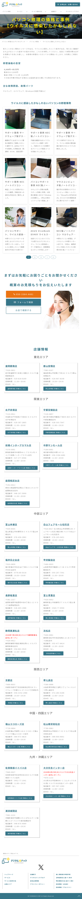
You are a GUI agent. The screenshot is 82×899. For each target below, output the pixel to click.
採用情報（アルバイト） (64, 887)
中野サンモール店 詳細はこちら (57, 465)
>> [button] (53, 257)
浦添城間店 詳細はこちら (17, 834)
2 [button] (34, 257)
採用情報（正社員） (62, 884)
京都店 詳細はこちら (15, 703)
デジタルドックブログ (72, 11)
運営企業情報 (34, 881)
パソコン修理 (6, 11)
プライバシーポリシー (37, 884)
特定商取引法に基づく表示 (65, 881)
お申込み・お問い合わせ (69, 4)
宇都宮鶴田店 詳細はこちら (55, 432)
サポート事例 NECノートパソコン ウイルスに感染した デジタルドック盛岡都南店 (14, 183)
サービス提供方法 (37, 11)
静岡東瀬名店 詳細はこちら (17, 659)
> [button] (47, 257)
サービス (19, 11)
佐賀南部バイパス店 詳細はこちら (20, 798)
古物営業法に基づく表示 (64, 878)
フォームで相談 (25, 302)
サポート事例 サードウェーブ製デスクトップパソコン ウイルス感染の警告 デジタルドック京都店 (14, 134)
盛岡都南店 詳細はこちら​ (17, 389)
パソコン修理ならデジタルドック (13, 42)
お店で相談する (24, 310)
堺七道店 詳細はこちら (54, 703)
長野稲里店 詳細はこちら (17, 618)
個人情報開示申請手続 (63, 874)
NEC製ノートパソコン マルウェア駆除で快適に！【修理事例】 (66, 232)
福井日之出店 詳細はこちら (17, 583)
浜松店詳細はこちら (53, 653)
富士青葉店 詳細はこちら (55, 618)
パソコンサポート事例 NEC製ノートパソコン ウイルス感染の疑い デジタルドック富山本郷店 (40, 183)
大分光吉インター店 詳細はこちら (58, 796)
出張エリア (8, 884)
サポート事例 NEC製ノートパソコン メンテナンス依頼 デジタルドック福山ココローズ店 (40, 134)
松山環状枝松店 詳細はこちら (56, 747)
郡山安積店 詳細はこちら (55, 389)
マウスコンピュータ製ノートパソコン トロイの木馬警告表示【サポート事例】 (66, 183)
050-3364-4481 (25, 294)
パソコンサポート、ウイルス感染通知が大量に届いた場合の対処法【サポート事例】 (14, 232)
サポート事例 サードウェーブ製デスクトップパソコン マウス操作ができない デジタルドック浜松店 (66, 134)
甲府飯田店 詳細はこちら (55, 583)
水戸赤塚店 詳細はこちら (17, 432)
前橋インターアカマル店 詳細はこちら (21, 468)
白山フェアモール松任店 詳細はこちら (60, 547)
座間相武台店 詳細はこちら (17, 503)
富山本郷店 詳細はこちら (17, 547)
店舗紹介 (53, 11)
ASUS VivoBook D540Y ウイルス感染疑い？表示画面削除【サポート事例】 (41, 232)
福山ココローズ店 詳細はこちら (19, 747)
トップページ (8, 874)
